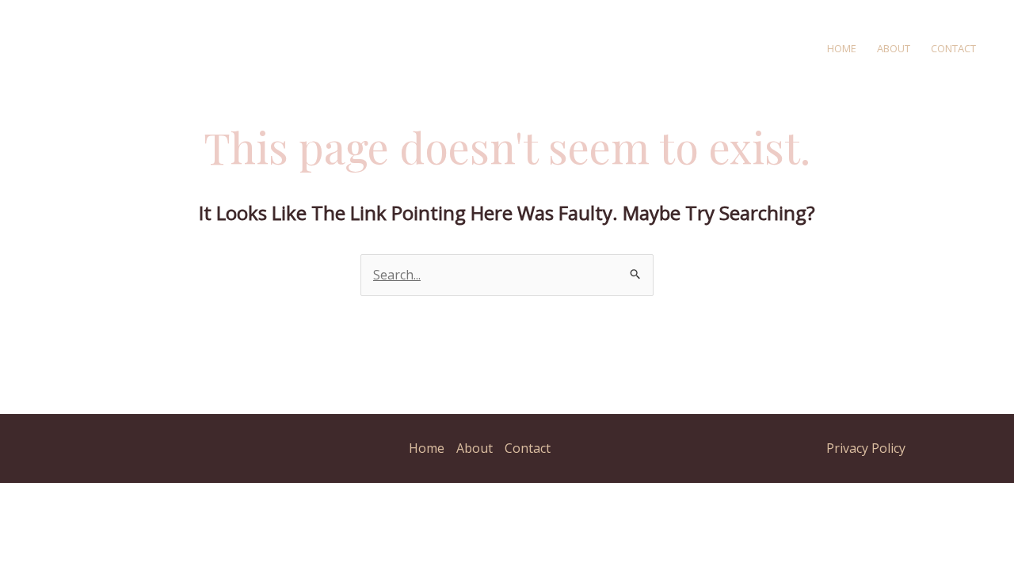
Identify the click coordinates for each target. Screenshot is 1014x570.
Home (841, 48)
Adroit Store (314, 47)
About (893, 48)
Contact (953, 48)
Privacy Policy (865, 448)
